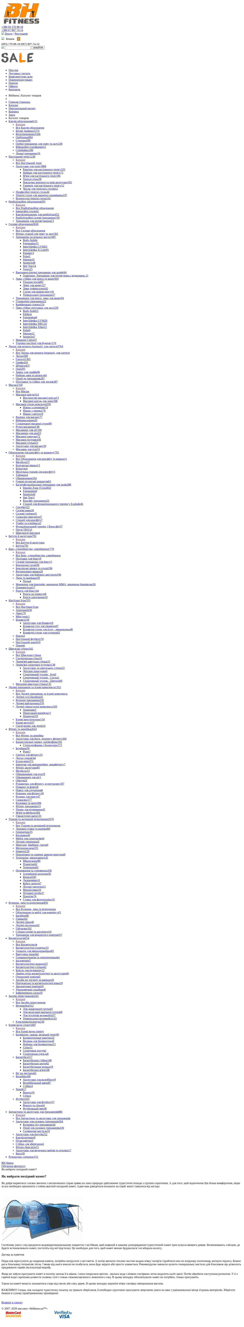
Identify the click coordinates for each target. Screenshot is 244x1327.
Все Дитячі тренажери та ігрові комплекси (42, 693)
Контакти (14, 89)
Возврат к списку (12, 1302)
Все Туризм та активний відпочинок (38, 825)
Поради (13, 83)
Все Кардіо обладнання (30, 127)
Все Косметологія (26, 944)
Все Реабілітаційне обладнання (35, 208)
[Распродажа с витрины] (17, 64)
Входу (9, 33)
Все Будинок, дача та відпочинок (36, 909)
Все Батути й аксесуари (30, 542)
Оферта (13, 86)
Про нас (13, 70)
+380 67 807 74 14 (12, 30)
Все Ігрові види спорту (30, 1031)
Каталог (21, 124)
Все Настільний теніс (29, 163)
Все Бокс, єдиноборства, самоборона (38, 555)
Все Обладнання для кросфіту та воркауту (41, 458)
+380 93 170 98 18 (12, 26)
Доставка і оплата (19, 73)
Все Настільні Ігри (27, 606)
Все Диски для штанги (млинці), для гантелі (43, 352)
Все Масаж (22, 391)
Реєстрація (21, 33)
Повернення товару (21, 79)
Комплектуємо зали (21, 76)
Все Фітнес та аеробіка (29, 735)
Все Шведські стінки (28, 655)
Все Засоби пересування (30, 1002)
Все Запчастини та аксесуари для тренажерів (43, 1118)
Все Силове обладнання (30, 230)
